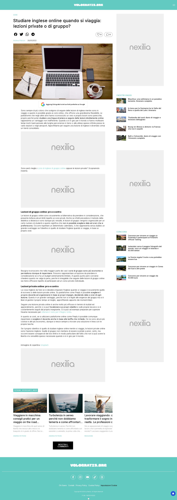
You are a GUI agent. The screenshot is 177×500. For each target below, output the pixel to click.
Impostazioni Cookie (109, 485)
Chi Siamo (63, 485)
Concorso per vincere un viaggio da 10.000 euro (143, 277)
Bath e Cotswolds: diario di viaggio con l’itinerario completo (144, 137)
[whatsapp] (27, 36)
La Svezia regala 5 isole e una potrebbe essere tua (145, 258)
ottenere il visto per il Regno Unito (56, 312)
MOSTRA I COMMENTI (63, 445)
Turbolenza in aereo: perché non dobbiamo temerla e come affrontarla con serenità (65, 419)
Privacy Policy (81, 485)
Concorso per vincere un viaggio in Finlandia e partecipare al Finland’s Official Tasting (143, 238)
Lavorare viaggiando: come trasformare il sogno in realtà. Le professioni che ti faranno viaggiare (101, 419)
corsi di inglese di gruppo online (52, 168)
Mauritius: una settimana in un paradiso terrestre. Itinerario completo (145, 100)
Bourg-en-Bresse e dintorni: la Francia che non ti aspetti (144, 128)
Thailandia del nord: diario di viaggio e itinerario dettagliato (144, 119)
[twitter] (21, 36)
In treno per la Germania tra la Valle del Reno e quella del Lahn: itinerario (144, 109)
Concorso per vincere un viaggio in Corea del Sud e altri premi (145, 268)
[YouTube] (86, 476)
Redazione (89, 436)
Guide (15, 15)
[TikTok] (93, 476)
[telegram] (33, 36)
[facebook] (15, 36)
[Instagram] (79, 476)
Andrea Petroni (19, 40)
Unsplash (44, 345)
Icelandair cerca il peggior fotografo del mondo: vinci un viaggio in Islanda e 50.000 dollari (145, 248)
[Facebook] (72, 476)
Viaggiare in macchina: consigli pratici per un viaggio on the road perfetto (27, 419)
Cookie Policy (93, 485)
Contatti (71, 485)
